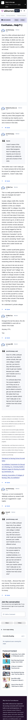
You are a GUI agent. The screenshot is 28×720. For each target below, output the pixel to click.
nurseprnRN (9, 344)
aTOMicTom (9, 187)
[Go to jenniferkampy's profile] (3, 30)
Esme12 (8, 512)
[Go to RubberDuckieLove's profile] (3, 108)
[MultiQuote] (2, 127)
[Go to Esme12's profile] (3, 512)
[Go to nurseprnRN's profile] (3, 344)
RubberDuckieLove (11, 108)
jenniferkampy (10, 30)
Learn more (3, 4)
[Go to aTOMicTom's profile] (3, 187)
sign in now (14, 606)
